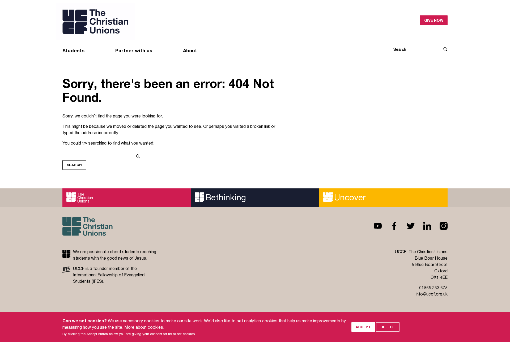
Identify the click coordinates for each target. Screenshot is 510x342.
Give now (433, 20)
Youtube (373, 226)
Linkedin (423, 226)
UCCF (158, 21)
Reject (387, 327)
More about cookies (143, 327)
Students (73, 50)
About (190, 50)
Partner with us (133, 50)
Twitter (406, 226)
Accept (363, 327)
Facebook (390, 226)
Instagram (439, 226)
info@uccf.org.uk (432, 293)
